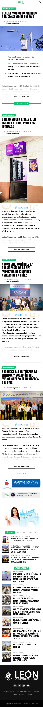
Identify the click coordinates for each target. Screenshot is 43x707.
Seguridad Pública (8, 692)
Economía (37, 692)
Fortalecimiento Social (24, 692)
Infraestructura (18, 695)
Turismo (29, 695)
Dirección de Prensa (12, 23)
